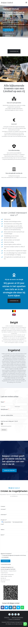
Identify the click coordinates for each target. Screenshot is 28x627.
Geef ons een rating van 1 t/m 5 (9, 421)
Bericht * (2, 534)
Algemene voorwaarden (17, 617)
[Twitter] (6, 607)
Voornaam (3, 406)
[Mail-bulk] (14, 607)
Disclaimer (6, 617)
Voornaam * (3, 509)
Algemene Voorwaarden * (13, 555)
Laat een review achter (7, 415)
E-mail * (2, 524)
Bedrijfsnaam (5, 409)
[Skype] (18, 607)
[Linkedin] (10, 607)
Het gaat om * (4, 520)
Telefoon (2, 529)
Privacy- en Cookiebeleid (14, 619)
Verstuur (4, 429)
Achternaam (17, 406)
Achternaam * (4, 514)
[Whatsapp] (22, 607)
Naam (3, 402)
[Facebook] (2, 607)
